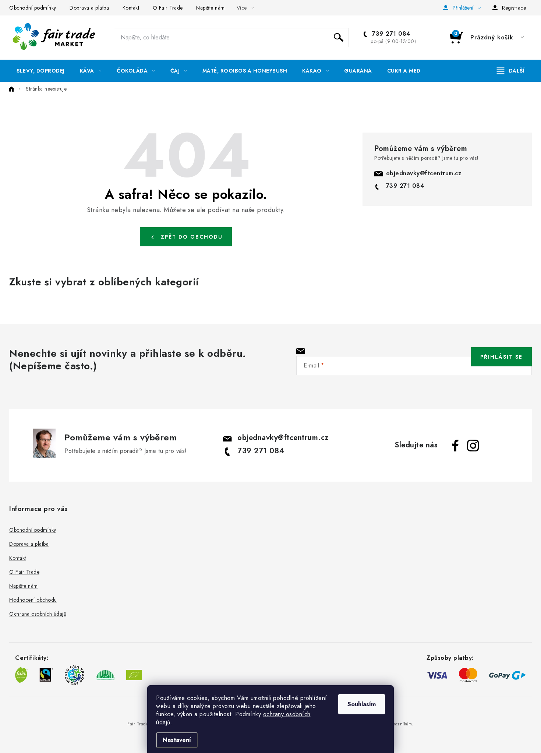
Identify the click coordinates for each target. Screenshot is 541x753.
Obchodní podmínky (32, 7)
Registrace (514, 7)
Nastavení (177, 740)
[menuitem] (40, 71)
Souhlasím (361, 704)
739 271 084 (390, 34)
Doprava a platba (89, 7)
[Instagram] (473, 445)
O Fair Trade (168, 7)
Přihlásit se (501, 356)
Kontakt (131, 7)
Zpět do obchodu (192, 236)
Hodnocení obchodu (33, 600)
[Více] (510, 71)
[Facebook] (455, 445)
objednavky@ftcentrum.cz (424, 173)
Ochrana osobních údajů (37, 613)
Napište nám (210, 7)
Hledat (338, 37)
